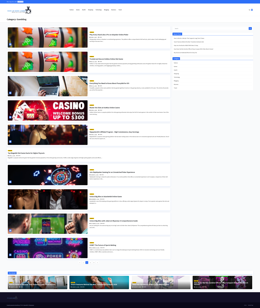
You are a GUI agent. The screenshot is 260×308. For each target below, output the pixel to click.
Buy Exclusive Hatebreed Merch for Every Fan (185, 52)
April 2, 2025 (12, 155)
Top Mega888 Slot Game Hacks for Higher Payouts (26, 153)
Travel (120, 9)
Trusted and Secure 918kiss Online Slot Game (106, 59)
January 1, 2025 (95, 174)
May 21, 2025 (94, 85)
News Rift (26, 305)
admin (100, 37)
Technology (99, 9)
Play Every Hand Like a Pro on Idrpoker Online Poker (109, 35)
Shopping (90, 9)
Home (245, 305)
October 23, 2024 (95, 223)
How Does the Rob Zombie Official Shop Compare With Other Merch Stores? (193, 49)
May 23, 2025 (94, 61)
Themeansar (31, 305)
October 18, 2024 (95, 247)
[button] (249, 10)
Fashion (72, 9)
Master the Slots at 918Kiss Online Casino (105, 107)
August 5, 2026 (76, 286)
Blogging (106, 9)
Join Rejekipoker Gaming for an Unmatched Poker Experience (112, 172)
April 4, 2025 (94, 134)
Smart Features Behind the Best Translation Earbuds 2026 (189, 42)
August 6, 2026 (14, 286)
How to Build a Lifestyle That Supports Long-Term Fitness (189, 38)
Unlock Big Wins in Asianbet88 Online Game (106, 196)
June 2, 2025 (94, 37)
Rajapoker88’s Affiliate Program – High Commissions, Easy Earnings (114, 132)
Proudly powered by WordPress (13, 305)
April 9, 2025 (94, 110)
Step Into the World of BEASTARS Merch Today (186, 45)
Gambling (92, 32)
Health (84, 9)
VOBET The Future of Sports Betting (103, 245)
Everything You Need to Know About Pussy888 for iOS (109, 83)
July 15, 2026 (198, 286)
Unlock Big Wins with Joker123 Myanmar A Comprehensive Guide (114, 221)
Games (78, 9)
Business (113, 9)
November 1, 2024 (95, 199)
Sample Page (250, 305)
